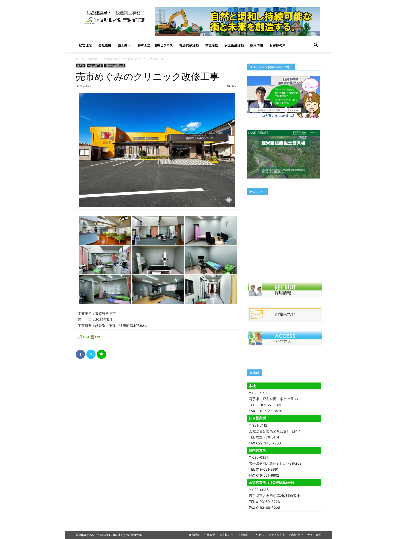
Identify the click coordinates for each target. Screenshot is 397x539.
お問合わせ (296, 535)
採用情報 (256, 45)
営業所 (254, 373)
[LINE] (101, 354)
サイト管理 (314, 535)
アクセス (258, 535)
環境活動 (211, 45)
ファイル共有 (276, 535)
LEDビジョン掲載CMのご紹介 (271, 67)
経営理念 (85, 45)
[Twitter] (91, 354)
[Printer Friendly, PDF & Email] (89, 337)
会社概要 (104, 45)
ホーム (80, 59)
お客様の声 (277, 45)
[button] (315, 45)
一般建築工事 (109, 59)
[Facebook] (80, 354)
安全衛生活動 (234, 45)
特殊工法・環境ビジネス (155, 45)
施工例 (122, 45)
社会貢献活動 (189, 45)
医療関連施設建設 (115, 65)
